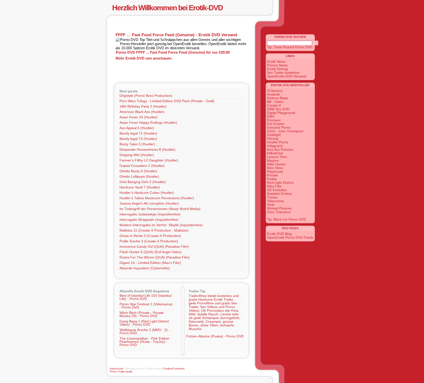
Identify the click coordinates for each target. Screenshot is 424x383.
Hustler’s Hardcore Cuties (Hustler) (146, 193)
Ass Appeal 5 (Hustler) (136, 128)
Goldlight (274, 135)
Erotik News (276, 61)
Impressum (116, 368)
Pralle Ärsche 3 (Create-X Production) (148, 241)
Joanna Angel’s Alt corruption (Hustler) (149, 203)
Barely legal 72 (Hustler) (138, 133)
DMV (271, 116)
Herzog (272, 138)
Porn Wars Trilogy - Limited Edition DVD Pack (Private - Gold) (166, 101)
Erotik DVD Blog (279, 234)
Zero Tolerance (279, 212)
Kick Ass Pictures (280, 149)
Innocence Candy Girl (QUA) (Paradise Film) (154, 246)
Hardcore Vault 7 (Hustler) (139, 187)
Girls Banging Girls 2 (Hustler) (142, 182)
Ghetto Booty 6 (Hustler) (138, 171)
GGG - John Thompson (285, 131)
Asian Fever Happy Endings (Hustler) (148, 122)
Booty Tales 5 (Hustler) (137, 144)
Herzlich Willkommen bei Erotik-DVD (167, 8)
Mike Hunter (276, 164)
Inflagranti (274, 146)
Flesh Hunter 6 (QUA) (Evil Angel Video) (150, 252)
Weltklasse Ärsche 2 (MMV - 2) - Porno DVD (144, 331)
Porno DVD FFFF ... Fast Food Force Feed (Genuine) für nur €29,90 (173, 52)
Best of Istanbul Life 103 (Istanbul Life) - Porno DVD (145, 297)
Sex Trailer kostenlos (283, 72)
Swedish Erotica (279, 194)
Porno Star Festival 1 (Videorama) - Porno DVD (145, 305)
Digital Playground (281, 113)
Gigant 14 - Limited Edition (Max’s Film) (150, 263)
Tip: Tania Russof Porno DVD (289, 47)
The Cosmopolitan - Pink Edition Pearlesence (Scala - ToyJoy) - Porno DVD (144, 342)
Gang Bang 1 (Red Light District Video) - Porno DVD (144, 323)
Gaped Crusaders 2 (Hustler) (142, 166)
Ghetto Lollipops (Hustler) (139, 176)
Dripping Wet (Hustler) (136, 155)
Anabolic (273, 94)
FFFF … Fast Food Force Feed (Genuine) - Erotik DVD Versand (176, 35)
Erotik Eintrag (277, 69)
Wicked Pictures (279, 208)
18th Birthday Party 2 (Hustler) (143, 106)
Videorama (275, 201)
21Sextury (275, 91)
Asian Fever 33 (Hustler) (138, 117)
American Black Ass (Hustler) (141, 112)
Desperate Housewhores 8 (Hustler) (147, 149)
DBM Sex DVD (278, 109)
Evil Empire (275, 124)
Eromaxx (274, 120)
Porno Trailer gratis (121, 371)
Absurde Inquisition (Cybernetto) (144, 268)
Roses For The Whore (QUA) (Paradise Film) (154, 257)
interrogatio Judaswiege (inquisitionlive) (150, 214)
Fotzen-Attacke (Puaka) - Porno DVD (215, 336)
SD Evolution (277, 190)
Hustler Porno (277, 142)
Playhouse (275, 171)
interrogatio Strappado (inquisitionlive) (148, 220)
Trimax (272, 197)
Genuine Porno (279, 127)
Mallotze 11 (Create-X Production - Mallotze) (153, 230)
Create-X (274, 105)
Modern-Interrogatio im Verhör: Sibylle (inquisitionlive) (161, 225)
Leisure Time (277, 157)
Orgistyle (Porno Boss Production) (145, 96)
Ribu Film (274, 186)
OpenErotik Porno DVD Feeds (290, 237)
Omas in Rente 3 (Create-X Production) (150, 236)
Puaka (272, 179)
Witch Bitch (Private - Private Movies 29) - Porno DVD (141, 314)
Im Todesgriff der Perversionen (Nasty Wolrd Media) (159, 209)
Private (272, 175)
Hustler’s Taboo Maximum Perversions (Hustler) (156, 198)
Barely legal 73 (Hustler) (138, 139)
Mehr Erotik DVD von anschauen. (144, 58)
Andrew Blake (277, 98)
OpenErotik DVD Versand (286, 76)
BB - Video (275, 102)
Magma (273, 160)
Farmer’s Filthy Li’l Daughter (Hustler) (148, 160)
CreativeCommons (173, 368)
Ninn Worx (275, 168)
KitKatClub (275, 153)
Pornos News (277, 65)
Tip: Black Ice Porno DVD (286, 219)
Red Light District (280, 183)
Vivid (270, 205)
